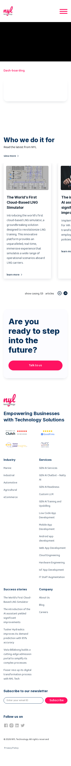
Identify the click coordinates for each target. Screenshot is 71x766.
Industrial (9, 475)
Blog (41, 605)
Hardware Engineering (52, 562)
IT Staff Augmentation (52, 577)
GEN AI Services (48, 468)
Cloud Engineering (49, 555)
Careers (43, 612)
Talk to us (35, 365)
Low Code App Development (47, 515)
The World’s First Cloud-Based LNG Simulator (17, 599)
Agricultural (10, 490)
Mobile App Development (47, 527)
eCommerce (11, 497)
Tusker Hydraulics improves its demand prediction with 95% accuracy (16, 636)
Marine (7, 468)
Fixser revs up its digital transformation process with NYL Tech (18, 674)
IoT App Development (51, 570)
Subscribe (57, 700)
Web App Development (52, 548)
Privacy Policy (11, 748)
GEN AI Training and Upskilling (50, 503)
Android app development (46, 538)
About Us (44, 597)
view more (10, 156)
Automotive (10, 482)
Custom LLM (46, 494)
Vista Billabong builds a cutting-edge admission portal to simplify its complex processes (17, 656)
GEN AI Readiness (49, 487)
